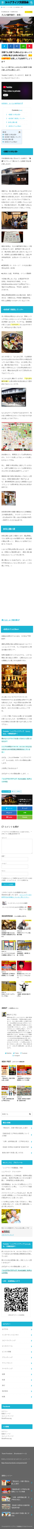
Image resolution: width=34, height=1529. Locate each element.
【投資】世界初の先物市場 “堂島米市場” (15, 1147)
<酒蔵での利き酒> (13, 114)
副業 (3, 1374)
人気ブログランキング (8, 1235)
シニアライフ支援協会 (16, 1526)
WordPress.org (7, 1418)
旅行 (20, 791)
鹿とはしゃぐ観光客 (10, 620)
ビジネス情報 (6, 791)
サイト (3, 871)
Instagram (17, 1055)
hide (20, 110)
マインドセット (7, 1363)
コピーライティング (9, 1340)
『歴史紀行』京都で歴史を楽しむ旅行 (15, 1128)
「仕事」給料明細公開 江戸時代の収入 (15, 1141)
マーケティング (7, 1368)
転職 (3, 1396)
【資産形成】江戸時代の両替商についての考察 (15, 1135)
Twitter (17, 1053)
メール (4, 863)
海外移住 (5, 1391)
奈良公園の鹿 (11, 122)
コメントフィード (8, 1416)
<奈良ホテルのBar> (13, 126)
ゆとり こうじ (12, 1014)
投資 (3, 1380)
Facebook (24, 1053)
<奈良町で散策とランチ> (15, 118)
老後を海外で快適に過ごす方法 (12, 1152)
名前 (3, 856)
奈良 (14, 791)
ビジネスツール (7, 1346)
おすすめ (5, 1329)
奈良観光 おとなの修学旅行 (11, 103)
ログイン (5, 1411)
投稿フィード (6, 1413)
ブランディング (7, 1357)
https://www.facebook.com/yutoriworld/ (14, 1463)
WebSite (9, 1053)
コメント (4, 838)
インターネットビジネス (10, 1335)
